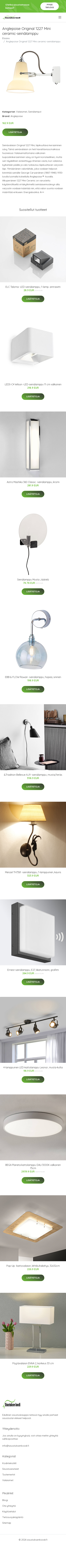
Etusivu (6, 38)
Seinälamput (34, 111)
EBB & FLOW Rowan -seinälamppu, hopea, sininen (33, 677)
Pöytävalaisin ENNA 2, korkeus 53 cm (33, 1363)
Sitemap (6, 1522)
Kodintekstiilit (9, 1463)
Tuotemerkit (8, 1474)
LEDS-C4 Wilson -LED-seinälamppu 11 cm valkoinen (33, 384)
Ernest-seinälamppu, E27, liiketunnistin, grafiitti (33, 969)
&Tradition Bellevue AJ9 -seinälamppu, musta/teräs (33, 774)
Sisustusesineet (10, 1468)
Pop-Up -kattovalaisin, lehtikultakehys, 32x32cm (33, 1265)
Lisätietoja (15, 132)
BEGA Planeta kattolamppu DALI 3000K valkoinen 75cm (33, 1166)
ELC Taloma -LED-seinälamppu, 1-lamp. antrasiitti (33, 286)
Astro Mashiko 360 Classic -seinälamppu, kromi (33, 482)
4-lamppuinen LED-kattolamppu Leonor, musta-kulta (33, 1067)
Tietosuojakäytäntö (12, 1517)
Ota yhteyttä (9, 1505)
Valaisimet (21, 111)
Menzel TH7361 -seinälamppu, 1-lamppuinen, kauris (33, 872)
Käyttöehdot (9, 1511)
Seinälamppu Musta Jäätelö (33, 579)
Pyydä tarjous (49, 6)
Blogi (5, 1500)
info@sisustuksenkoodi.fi (15, 1445)
